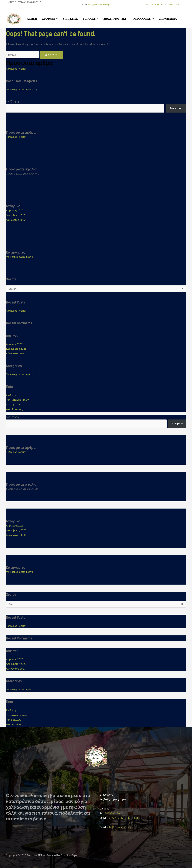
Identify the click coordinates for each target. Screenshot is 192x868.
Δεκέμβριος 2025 (16, 215)
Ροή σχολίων (13, 404)
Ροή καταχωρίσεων (17, 399)
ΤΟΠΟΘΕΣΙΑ (90, 18)
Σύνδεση (11, 395)
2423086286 (158, 4)
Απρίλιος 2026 (14, 210)
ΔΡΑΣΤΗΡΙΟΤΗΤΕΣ (115, 18)
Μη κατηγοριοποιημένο (19, 89)
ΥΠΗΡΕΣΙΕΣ (70, 18)
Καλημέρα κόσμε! (16, 68)
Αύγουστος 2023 (16, 219)
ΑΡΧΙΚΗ (32, 18)
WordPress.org (14, 409)
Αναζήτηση (12, 101)
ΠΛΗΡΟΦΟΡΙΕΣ (141, 18)
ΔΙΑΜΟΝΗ (48, 18)
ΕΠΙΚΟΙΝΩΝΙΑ (168, 18)
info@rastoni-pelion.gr (99, 4)
